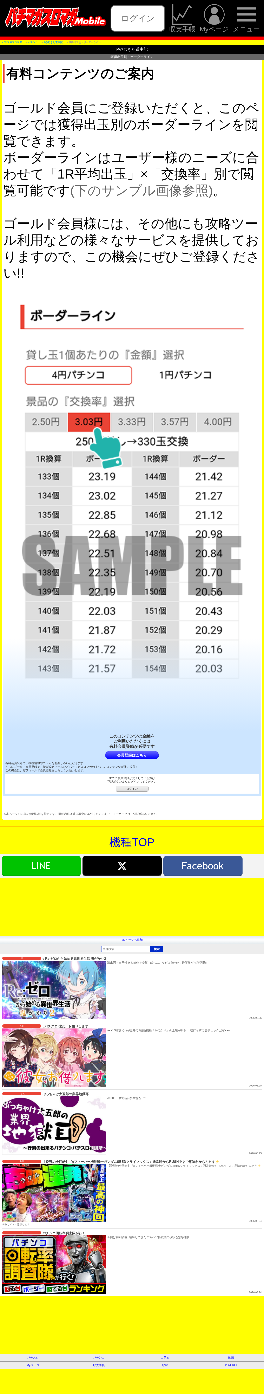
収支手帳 (182, 28)
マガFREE (231, 1365)
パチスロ (33, 1357)
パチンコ (99, 1357)
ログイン (138, 18)
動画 (231, 1357)
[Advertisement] (124, 907)
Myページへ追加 (132, 939)
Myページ (214, 28)
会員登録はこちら (132, 755)
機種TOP (132, 842)
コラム (165, 1357)
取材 (165, 1365)
